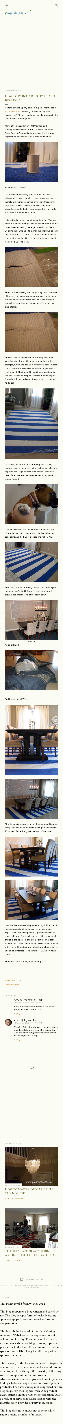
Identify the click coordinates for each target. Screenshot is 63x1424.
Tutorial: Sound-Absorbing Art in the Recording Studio (29, 1253)
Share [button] (7, 980)
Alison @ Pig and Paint (26, 1020)
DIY (12, 984)
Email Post (17, 980)
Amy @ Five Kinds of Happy (29, 999)
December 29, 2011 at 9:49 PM (28, 1002)
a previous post (12, 111)
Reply (17, 1014)
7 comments (17, 1260)
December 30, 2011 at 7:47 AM (28, 1023)
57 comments (18, 1198)
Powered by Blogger (34, 1279)
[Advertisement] (31, 48)
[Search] (56, 5)
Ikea (17, 984)
